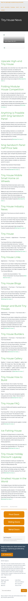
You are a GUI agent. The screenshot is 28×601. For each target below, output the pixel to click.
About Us (3, 585)
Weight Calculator (5, 580)
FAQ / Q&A (3, 581)
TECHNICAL (12, 7)
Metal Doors (14, 529)
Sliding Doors (14, 522)
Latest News (18, 580)
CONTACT (3, 10)
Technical (3, 583)
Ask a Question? (18, 583)
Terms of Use (18, 585)
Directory (3, 506)
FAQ (21, 7)
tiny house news (13, 506)
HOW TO (17, 7)
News (6, 506)
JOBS (24, 7)
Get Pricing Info (7, 554)
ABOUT (2, 7)
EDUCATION (7, 7)
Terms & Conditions (19, 581)
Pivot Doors (14, 514)
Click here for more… (17, 139)
